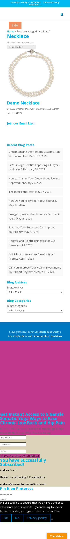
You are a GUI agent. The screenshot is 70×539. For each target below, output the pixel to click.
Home (10, 31)
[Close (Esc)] (11, 494)
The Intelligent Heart (21, 192)
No (17, 518)
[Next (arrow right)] (4, 499)
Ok (6, 518)
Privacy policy (37, 518)
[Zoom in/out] (1, 494)
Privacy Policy (41, 336)
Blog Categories (17, 306)
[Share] (8, 494)
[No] (51, 519)
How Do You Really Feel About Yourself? (33, 200)
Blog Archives (15, 287)
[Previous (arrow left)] (1, 499)
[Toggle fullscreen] (4, 494)
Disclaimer (56, 336)
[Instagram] (51, 327)
